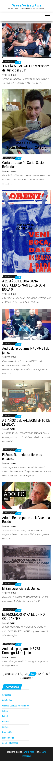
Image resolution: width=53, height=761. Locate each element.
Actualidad (6, 695)
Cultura (5, 711)
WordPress (29, 752)
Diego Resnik (10, 75)
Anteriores (9, 674)
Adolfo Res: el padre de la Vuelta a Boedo (26, 520)
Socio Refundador (10, 743)
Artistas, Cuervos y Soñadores (15, 705)
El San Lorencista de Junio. (21, 588)
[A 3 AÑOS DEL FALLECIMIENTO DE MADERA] (26, 395)
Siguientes (26, 678)
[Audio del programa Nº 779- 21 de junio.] (26, 324)
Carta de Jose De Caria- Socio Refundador (23, 165)
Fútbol (5, 716)
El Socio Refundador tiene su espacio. (22, 457)
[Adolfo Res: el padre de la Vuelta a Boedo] (26, 495)
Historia (5, 721)
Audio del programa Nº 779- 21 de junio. (25, 350)
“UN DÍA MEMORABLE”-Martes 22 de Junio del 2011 (25, 68)
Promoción (7, 732)
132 (26, 674)
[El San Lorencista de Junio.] (26, 562)
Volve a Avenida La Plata (26, 5)
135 (46, 674)
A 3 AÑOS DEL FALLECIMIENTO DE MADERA (26, 422)
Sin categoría (8, 737)
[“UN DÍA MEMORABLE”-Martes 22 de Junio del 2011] (26, 40)
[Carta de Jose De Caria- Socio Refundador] (26, 121)
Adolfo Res (10, 429)
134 (39, 674)
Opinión (5, 727)
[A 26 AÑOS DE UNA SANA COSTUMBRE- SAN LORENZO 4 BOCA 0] (26, 231)
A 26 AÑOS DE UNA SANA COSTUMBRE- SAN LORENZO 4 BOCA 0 (23, 285)
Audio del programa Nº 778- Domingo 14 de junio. (21, 651)
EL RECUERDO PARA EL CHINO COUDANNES (23, 616)
